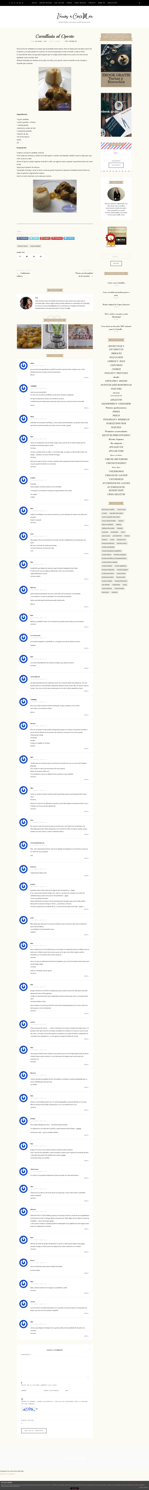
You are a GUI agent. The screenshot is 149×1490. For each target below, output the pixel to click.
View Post (29, 341)
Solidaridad (116, 585)
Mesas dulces (116, 467)
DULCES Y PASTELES (116, 373)
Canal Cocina (121, 509)
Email (116, 153)
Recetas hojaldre (122, 570)
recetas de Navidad (108, 547)
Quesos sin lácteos (116, 455)
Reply (86, 377)
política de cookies (132, 1485)
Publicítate (112, 3)
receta (112, 540)
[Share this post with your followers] (27, 256)
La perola (105, 532)
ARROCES (116, 353)
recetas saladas (35, 246)
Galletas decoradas (108, 528)
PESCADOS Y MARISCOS (116, 419)
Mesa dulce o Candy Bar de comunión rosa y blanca (80, 334)
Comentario (26, 1354)
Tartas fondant (119, 588)
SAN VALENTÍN (116, 396)
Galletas (118, 524)
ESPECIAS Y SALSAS (116, 381)
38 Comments (57, 41)
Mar (117, 285)
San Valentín (106, 585)
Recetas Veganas (116, 439)
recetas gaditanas (120, 566)
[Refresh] (37, 1408)
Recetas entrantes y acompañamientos (114, 558)
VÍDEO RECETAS (80, 3)
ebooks (116, 377)
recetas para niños (108, 573)
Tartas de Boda (107, 588)
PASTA (116, 415)
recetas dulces (106, 555)
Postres (127, 536)
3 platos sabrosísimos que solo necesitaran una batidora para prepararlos (54, 333)
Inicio (34, 3)
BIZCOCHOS (116, 357)
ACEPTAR (74, 1488)
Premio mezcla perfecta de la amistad (74, 274)
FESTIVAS (116, 389)
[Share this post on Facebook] (20, 256)
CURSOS (69, 3)
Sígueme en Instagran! (7, 1474)
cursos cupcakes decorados (111, 517)
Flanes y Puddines (107, 524)
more (123, 215)
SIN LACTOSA (116, 451)
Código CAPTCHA (27, 1420)
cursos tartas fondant (109, 521)
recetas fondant (107, 566)
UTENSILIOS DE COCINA (116, 483)
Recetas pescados (108, 577)
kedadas (120, 528)
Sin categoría (116, 443)
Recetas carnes (22, 246)
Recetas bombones (108, 543)
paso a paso (106, 536)
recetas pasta (121, 573)
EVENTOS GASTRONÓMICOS (116, 385)
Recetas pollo (120, 577)
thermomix (105, 592)
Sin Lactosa (59, 3)
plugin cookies (143, 1487)
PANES (116, 411)
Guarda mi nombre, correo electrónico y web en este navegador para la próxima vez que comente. (54, 1403)
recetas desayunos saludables (111, 551)
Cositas (104, 513)
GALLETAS (116, 399)
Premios (104, 540)
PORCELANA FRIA (116, 423)
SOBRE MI (101, 3)
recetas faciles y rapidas (109, 562)
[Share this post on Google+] (34, 256)
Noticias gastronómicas (116, 407)
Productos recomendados (116, 431)
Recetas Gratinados (108, 570)
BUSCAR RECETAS (46, 3)
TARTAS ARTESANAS (116, 459)
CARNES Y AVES (116, 361)
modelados (114, 532)
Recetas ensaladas (120, 555)
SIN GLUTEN (116, 447)
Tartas (125, 585)
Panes (123, 532)
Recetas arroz (121, 540)
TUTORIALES (116, 479)
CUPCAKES (116, 365)
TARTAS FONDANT (116, 463)
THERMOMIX (116, 471)
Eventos (121, 521)
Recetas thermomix (121, 581)
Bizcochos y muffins (108, 509)
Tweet (19, 231)
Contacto (91, 3)
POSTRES (116, 427)
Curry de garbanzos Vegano (29, 333)
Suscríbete (116, 161)
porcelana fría (117, 536)
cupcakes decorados (116, 513)
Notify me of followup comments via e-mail (39, 1385)
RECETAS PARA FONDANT (116, 435)
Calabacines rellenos (36, 274)
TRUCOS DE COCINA (116, 475)
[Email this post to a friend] (41, 256)
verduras (114, 592)
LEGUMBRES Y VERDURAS (116, 403)
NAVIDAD (116, 393)
